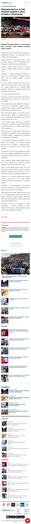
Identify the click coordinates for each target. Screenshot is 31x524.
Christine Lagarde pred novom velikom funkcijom (18, 299)
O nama (18, 509)
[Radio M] (3, 505)
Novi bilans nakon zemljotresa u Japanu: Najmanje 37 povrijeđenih (19, 317)
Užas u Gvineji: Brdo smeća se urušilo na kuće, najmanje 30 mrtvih (14, 277)
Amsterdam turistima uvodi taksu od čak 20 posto (19, 308)
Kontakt (26, 513)
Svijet (11, 421)
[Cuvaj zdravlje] (18, 505)
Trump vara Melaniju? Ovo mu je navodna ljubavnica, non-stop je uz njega (19, 376)
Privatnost (19, 513)
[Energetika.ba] (27, 505)
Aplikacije (26, 511)
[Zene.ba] (13, 505)
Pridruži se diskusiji (16, 236)
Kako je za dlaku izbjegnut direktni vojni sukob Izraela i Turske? (19, 357)
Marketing (26, 509)
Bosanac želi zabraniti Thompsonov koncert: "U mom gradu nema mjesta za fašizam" (19, 331)
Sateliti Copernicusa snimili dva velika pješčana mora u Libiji (18, 290)
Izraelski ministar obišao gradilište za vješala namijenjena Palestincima (18, 367)
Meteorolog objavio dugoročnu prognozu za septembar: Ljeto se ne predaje (19, 348)
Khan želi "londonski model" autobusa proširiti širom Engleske (18, 281)
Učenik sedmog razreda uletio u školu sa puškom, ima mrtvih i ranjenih (19, 339)
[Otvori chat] (27, 520)
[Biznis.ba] (22, 505)
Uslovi (18, 511)
